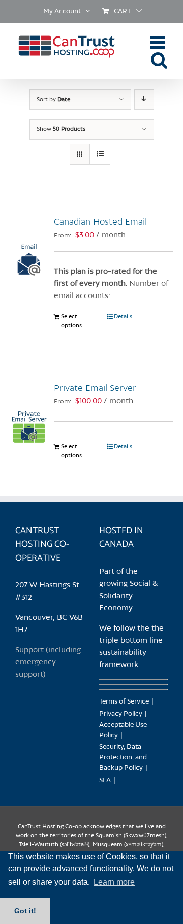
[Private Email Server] (29, 413)
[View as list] (100, 154)
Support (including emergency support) (48, 662)
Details (123, 316)
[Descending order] (144, 99)
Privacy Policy (120, 714)
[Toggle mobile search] (159, 59)
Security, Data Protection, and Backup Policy (123, 757)
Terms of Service (124, 701)
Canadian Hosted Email (100, 222)
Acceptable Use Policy (123, 730)
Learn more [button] (114, 882)
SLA (105, 780)
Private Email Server (95, 388)
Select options (71, 321)
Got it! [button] (25, 911)
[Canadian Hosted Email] (29, 246)
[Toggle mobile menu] (159, 42)
